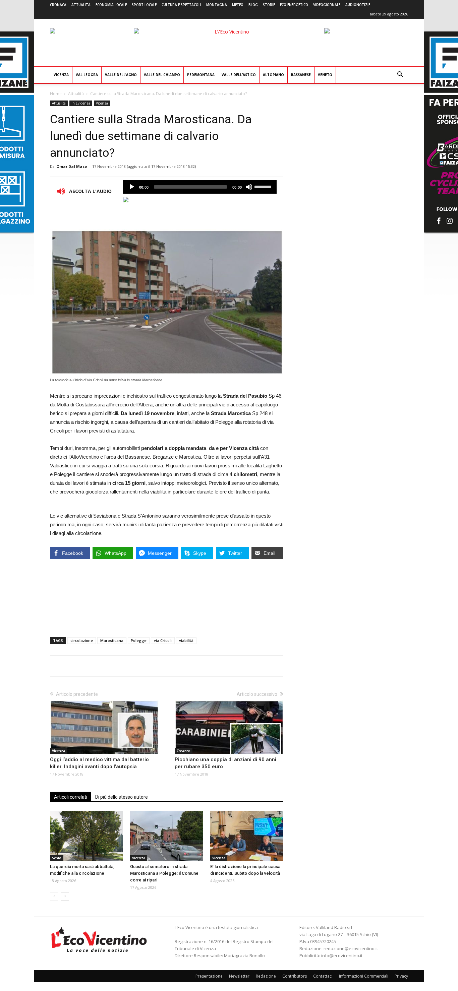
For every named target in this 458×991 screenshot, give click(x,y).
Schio (56, 858)
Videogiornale (326, 4)
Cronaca (58, 4)
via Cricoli (163, 640)
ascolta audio (131, 187)
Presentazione (209, 976)
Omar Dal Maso (71, 166)
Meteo (237, 4)
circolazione (81, 640)
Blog (253, 4)
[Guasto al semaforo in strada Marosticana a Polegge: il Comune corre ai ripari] (166, 836)
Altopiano (273, 74)
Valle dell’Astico (239, 74)
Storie (269, 4)
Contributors (294, 976)
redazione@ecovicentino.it (351, 948)
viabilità (186, 640)
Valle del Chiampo (162, 74)
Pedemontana (201, 74)
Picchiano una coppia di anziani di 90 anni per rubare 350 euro (225, 763)
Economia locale (111, 4)
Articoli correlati (70, 797)
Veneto (325, 74)
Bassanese (301, 74)
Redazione (266, 976)
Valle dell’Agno (121, 74)
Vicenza (61, 74)
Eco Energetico (294, 4)
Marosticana (111, 640)
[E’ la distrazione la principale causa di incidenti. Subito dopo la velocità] (246, 836)
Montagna (216, 4)
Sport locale (144, 4)
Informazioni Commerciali (363, 976)
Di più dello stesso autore (121, 797)
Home (56, 93)
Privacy (401, 976)
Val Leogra (87, 74)
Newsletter (239, 976)
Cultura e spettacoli (181, 4)
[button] (400, 75)
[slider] (263, 186)
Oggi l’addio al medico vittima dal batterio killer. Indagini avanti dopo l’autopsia (99, 763)
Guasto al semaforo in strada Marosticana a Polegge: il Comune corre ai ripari (164, 873)
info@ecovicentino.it (341, 955)
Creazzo (183, 750)
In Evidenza (80, 103)
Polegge (139, 640)
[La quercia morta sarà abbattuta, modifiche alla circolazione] (86, 836)
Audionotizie (357, 4)
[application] (200, 187)
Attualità (81, 4)
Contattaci (323, 976)
